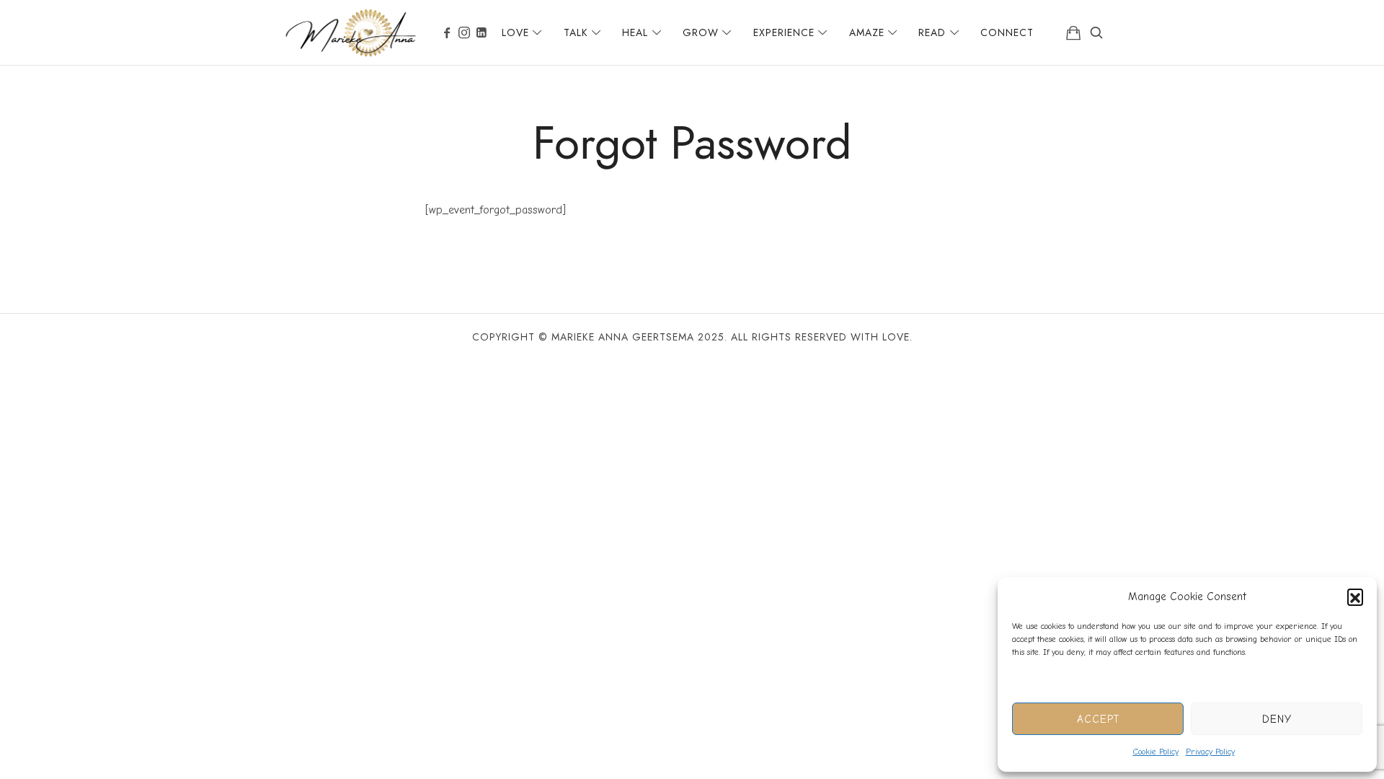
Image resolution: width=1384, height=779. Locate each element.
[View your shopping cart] (1073, 32)
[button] (1355, 596)
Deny (1277, 719)
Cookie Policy (1156, 752)
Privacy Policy (1210, 752)
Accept (1098, 719)
